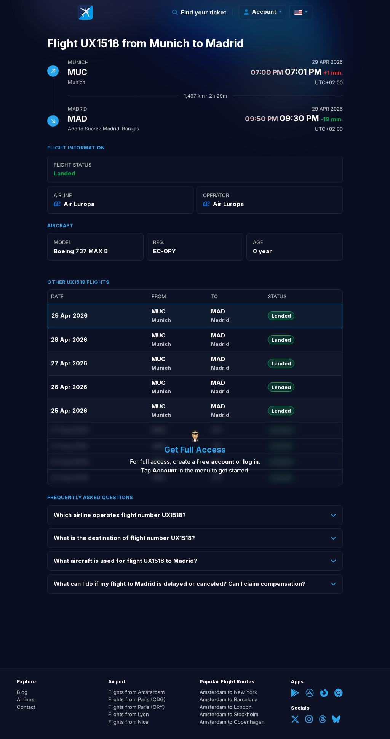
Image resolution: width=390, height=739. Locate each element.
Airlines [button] (25, 699)
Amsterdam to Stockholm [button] (229, 714)
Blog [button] (22, 692)
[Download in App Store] (309, 694)
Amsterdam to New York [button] (228, 692)
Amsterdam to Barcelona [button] (228, 699)
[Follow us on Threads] (322, 720)
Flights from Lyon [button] (128, 714)
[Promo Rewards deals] (85, 12)
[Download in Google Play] (295, 694)
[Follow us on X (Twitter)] (295, 720)
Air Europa (79, 203)
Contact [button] (26, 707)
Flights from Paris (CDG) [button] (137, 699)
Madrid (77, 109)
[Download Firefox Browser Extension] (324, 694)
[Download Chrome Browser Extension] (338, 694)
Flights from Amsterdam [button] (136, 692)
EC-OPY (164, 251)
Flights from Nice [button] (128, 722)
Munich (78, 62)
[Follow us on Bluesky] (336, 720)
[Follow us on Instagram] (309, 720)
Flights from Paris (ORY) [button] (136, 707)
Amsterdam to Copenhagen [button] (232, 722)
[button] (199, 12)
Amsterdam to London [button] (226, 707)
